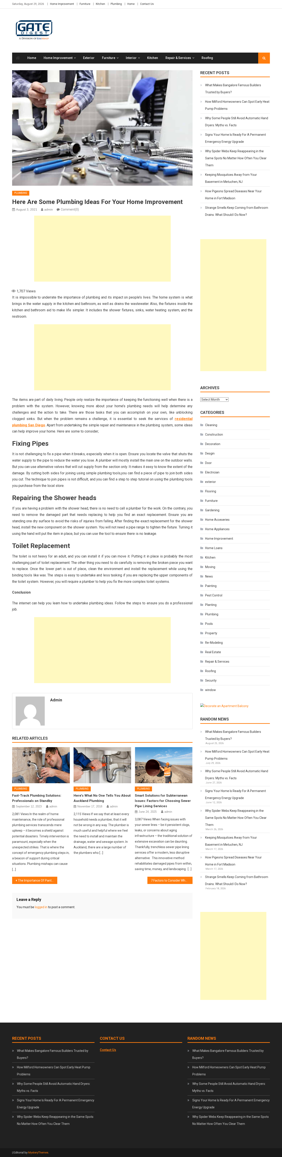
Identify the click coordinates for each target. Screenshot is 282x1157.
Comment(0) (70, 209)
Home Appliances (217, 529)
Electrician (212, 472)
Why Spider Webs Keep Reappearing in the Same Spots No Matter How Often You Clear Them (236, 158)
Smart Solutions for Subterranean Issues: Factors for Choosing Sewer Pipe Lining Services (163, 801)
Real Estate (213, 652)
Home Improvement (62, 4)
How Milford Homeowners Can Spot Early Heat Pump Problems (237, 105)
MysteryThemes (38, 1152)
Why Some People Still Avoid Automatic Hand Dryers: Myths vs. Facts (236, 121)
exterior (89, 58)
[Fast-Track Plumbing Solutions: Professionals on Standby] (41, 765)
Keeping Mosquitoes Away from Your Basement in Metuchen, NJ (231, 178)
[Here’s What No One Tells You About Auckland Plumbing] (102, 765)
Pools (209, 623)
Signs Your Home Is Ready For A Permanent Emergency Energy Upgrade (235, 138)
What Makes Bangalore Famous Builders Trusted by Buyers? (233, 88)
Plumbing (116, 4)
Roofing (207, 58)
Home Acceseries (217, 519)
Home (131, 4)
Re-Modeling (214, 642)
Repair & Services (178, 58)
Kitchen (100, 4)
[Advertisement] (102, 249)
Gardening (212, 510)
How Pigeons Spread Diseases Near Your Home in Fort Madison (233, 194)
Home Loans (214, 548)
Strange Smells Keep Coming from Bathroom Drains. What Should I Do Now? (236, 211)
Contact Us (147, 4)
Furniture (85, 4)
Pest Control (213, 595)
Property (211, 633)
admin (48, 209)
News (209, 576)
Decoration (212, 444)
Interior (131, 58)
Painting (211, 586)
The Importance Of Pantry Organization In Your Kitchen (37, 880)
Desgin (210, 453)
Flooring (210, 491)
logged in (41, 907)
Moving (210, 567)
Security (211, 680)
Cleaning (211, 425)
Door (208, 463)
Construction (214, 434)
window (210, 690)
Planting (211, 605)
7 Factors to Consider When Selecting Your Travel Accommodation (172, 880)
